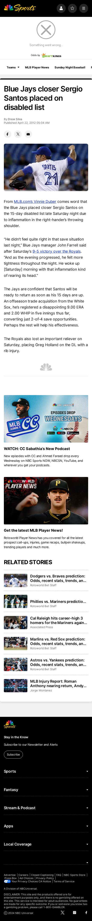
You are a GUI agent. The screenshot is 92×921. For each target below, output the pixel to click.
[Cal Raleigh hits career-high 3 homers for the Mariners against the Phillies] (15, 622)
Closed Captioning (42, 875)
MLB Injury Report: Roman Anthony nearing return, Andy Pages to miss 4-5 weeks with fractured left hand (57, 683)
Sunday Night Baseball (70, 67)
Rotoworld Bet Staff (43, 585)
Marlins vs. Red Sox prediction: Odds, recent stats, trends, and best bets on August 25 (58, 641)
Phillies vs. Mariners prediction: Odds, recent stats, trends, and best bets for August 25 (58, 601)
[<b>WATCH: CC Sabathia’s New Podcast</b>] (46, 419)
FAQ (58, 875)
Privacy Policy (45, 878)
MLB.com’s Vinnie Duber (35, 201)
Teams (11, 67)
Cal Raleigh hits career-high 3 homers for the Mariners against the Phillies (59, 620)
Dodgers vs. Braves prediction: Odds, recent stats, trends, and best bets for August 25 (58, 578)
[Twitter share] (18, 134)
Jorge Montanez (41, 690)
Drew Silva (15, 119)
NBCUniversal (28, 888)
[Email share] (28, 134)
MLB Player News (37, 67)
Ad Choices (26, 878)
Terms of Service (63, 881)
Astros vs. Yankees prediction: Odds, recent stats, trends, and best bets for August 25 (58, 662)
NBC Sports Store (74, 875)
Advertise (10, 875)
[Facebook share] (7, 134)
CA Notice (45, 881)
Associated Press (41, 627)
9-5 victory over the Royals (57, 251)
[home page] (20, 8)
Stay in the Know (16, 737)
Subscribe (13, 754)
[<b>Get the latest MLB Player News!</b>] (46, 500)
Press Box (10, 878)
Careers (23, 875)
